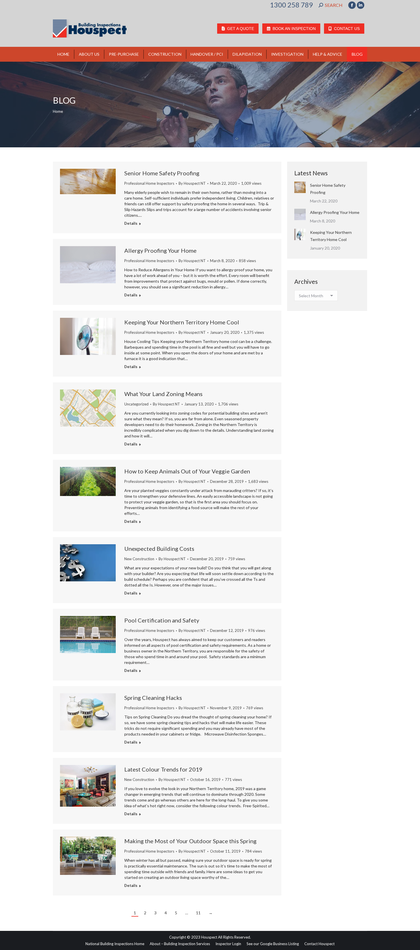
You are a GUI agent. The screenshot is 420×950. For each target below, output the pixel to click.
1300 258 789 (291, 5)
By (192, 183)
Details (130, 223)
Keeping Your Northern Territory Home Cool (181, 322)
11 (198, 912)
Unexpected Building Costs (159, 548)
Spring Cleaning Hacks (153, 697)
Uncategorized (136, 404)
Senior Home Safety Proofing (161, 173)
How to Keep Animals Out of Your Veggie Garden (187, 471)
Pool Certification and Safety (161, 620)
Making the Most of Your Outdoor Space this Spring (191, 840)
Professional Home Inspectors (149, 183)
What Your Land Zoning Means (163, 393)
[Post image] (300, 187)
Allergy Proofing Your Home (160, 250)
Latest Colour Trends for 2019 (163, 769)
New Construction (139, 559)
